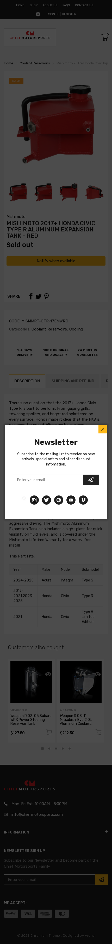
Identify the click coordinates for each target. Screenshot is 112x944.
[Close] (102, 429)
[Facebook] (24, 500)
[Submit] (91, 480)
